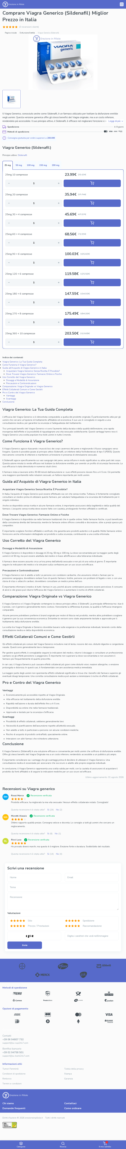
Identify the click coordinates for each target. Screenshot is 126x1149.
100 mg (30, 165)
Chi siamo (8, 1103)
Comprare (92, 183)
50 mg (19, 165)
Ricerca (63, 1146)
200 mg (55, 165)
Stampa (68, 1073)
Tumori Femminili (10, 1068)
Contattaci (70, 1103)
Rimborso (7, 1078)
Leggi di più (114, 121)
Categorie (21, 1146)
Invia (24, 945)
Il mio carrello (105, 1144)
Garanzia (68, 1078)
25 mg (7, 165)
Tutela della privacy (74, 1068)
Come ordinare (72, 1108)
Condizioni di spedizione (14, 1073)
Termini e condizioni (12, 1083)
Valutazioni (13, 913)
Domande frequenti (13, 1108)
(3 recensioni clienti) (29, 26)
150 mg (43, 165)
